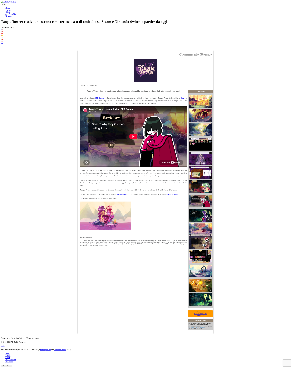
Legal (3, 346)
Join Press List (10, 14)
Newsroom (9, 16)
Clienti (7, 12)
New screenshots (200, 314)
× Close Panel (6, 366)
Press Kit (200, 315)
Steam (183, 98)
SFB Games (99, 98)
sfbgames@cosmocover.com (196, 327)
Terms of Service (60, 350)
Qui (81, 198)
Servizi (7, 10)
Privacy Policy (45, 350)
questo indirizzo (122, 194)
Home (7, 8)
